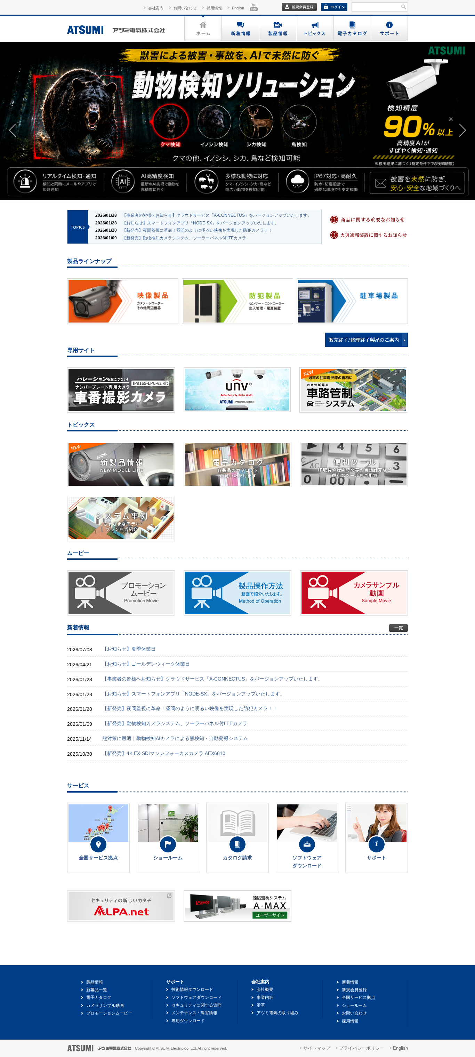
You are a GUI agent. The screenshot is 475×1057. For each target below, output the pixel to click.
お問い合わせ (185, 8)
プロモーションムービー (109, 1013)
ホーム (203, 28)
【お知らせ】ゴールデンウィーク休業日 (146, 664)
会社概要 (265, 989)
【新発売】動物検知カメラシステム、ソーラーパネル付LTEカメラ (184, 238)
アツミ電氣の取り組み (277, 1012)
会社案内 (155, 8)
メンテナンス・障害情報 (194, 1012)
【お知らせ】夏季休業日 (129, 649)
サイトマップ (316, 1048)
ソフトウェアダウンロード (196, 997)
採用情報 (214, 8)
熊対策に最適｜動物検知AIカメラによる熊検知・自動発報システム (175, 738)
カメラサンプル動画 (105, 1005)
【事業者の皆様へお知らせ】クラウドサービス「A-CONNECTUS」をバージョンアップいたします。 (217, 215)
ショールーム (354, 1005)
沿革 (261, 1005)
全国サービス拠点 (358, 997)
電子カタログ (351, 28)
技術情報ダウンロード (192, 989)
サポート (389, 28)
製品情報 (277, 28)
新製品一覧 (96, 989)
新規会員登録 (354, 989)
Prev (12, 130)
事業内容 (265, 997)
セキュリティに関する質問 (196, 1005)
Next (462, 130)
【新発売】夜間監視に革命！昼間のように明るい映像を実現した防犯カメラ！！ (197, 230)
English (238, 8)
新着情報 (240, 28)
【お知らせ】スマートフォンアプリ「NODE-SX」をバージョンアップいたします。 (200, 223)
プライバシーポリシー (361, 1048)
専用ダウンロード (188, 1020)
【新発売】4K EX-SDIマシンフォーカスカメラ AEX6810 (163, 753)
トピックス (314, 28)
